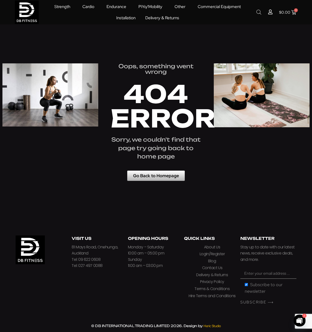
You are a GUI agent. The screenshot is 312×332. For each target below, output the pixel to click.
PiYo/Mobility (150, 6)
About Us (212, 247)
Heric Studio (212, 326)
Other (180, 6)
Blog (212, 261)
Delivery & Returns (162, 17)
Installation (126, 17)
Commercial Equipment (219, 6)
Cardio (88, 6)
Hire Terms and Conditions (212, 296)
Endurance (116, 6)
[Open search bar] (258, 12)
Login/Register (212, 254)
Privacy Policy (212, 281)
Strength (62, 6)
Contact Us (212, 268)
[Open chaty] (299, 320)
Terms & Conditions (212, 289)
